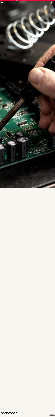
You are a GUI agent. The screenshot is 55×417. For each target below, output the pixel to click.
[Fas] (3, 3)
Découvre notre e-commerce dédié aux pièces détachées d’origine (27, 0)
